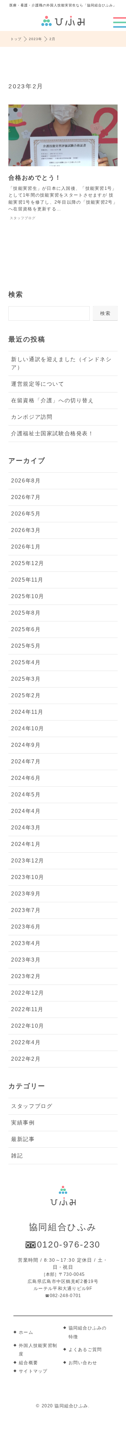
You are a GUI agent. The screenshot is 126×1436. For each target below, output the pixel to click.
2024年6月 (26, 778)
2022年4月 (26, 1042)
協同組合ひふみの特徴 (88, 1332)
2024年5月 (26, 794)
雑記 (17, 1156)
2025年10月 (27, 596)
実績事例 (23, 1122)
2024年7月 (26, 761)
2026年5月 (26, 514)
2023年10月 (27, 877)
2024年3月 (26, 827)
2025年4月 (26, 662)
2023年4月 (26, 943)
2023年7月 (26, 910)
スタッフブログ (31, 1106)
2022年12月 (27, 993)
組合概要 (28, 1362)
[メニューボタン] (119, 22)
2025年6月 (26, 629)
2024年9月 (26, 745)
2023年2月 (26, 976)
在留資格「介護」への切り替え (52, 400)
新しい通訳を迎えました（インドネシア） (61, 363)
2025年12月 (27, 563)
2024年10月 (27, 728)
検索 (15, 294)
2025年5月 (26, 646)
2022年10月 (27, 1026)
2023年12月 (27, 860)
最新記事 (23, 1139)
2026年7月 (26, 497)
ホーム (26, 1332)
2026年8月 (26, 480)
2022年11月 (27, 1009)
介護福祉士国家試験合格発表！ (52, 433)
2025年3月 (26, 679)
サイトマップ (33, 1371)
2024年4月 (26, 811)
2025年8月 (26, 613)
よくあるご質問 (85, 1349)
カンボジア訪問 (31, 417)
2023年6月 (26, 927)
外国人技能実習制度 (38, 1350)
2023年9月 (26, 894)
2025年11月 (27, 580)
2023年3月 (26, 960)
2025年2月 (26, 695)
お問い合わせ (83, 1362)
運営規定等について (37, 384)
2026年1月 (26, 547)
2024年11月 (27, 712)
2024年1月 (26, 844)
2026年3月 (26, 530)
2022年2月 (26, 1059)
